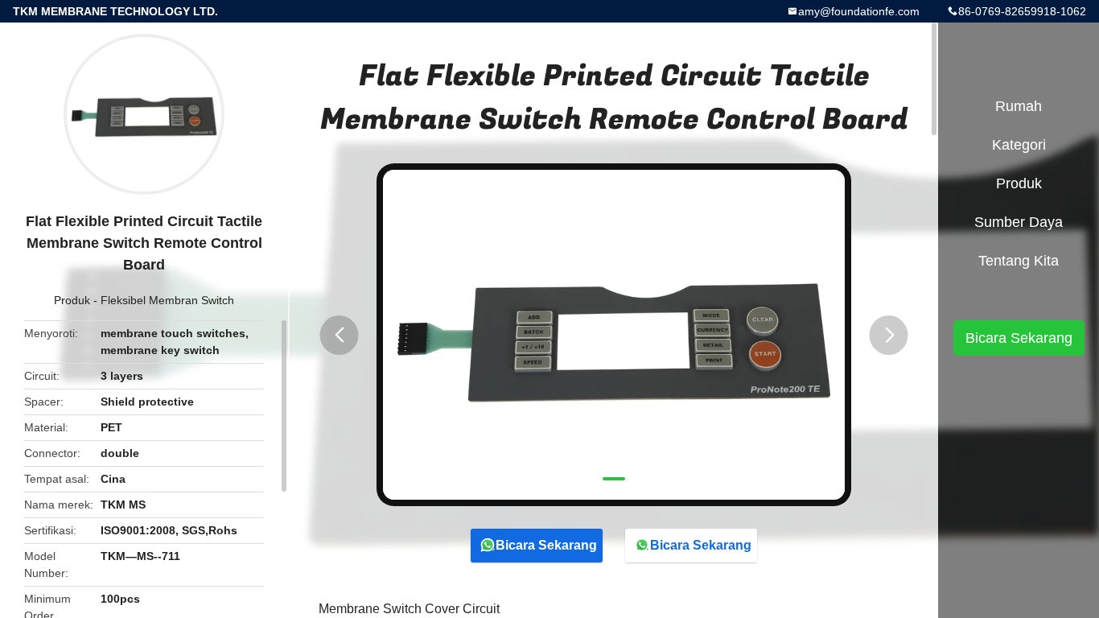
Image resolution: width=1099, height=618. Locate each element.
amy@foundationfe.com (859, 11)
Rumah (1018, 106)
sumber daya (1018, 222)
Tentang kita (1018, 261)
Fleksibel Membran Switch (167, 300)
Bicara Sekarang (546, 545)
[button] (339, 335)
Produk (72, 300)
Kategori (1019, 145)
